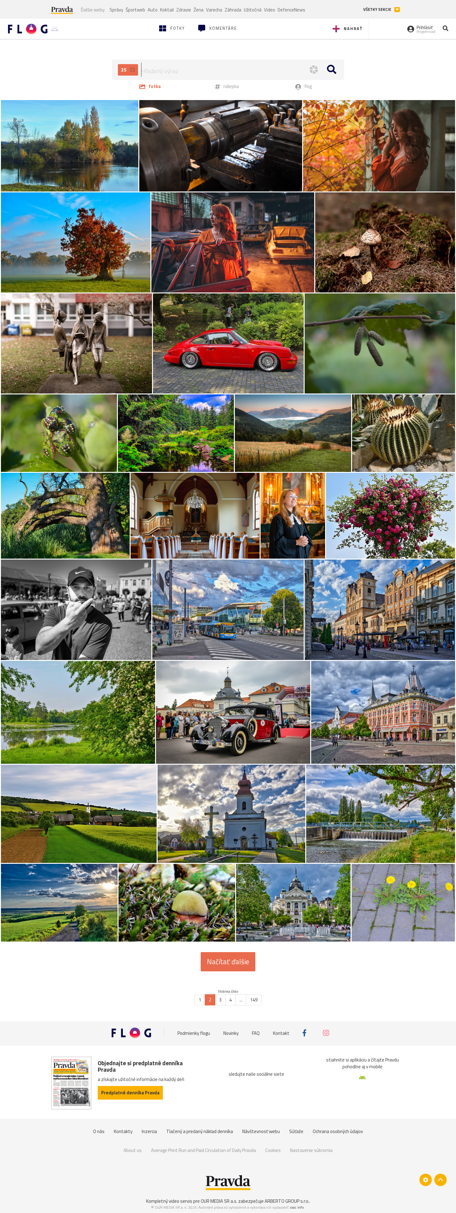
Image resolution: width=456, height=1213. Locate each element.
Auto (153, 9)
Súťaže (296, 1131)
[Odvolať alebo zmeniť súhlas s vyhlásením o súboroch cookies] (425, 1180)
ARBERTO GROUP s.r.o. (287, 1201)
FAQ (256, 1032)
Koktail (167, 9)
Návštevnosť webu (261, 1131)
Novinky (231, 1032)
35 (124, 69)
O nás (99, 1131)
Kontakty (123, 1131)
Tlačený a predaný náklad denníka (199, 1131)
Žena (198, 9)
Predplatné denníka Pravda (130, 1092)
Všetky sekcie (377, 9)
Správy (116, 9)
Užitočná (253, 9)
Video (269, 9)
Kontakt (281, 1032)
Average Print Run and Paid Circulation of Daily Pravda (203, 1150)
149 (253, 999)
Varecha (214, 9)
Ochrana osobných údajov (338, 1131)
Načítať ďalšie (228, 961)
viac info (297, 1207)
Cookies (273, 1150)
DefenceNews (291, 9)
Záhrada (233, 9)
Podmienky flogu (193, 1032)
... (240, 999)
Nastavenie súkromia (311, 1150)
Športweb (135, 9)
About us (132, 1150)
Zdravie (183, 9)
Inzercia (149, 1131)
